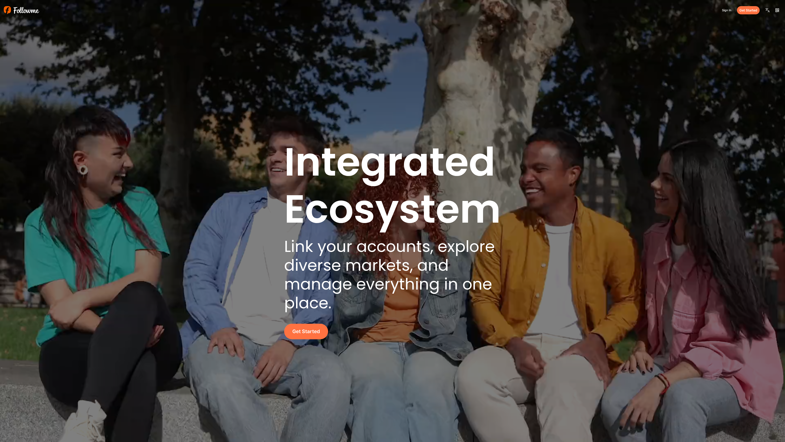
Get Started (748, 10)
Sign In (726, 10)
